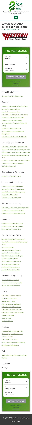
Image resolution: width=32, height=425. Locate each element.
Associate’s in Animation (9, 166)
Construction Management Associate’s (13, 312)
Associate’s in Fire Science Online (11, 295)
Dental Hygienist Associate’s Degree (12, 256)
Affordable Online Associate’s (10, 345)
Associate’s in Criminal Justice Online (12, 186)
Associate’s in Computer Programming (13, 163)
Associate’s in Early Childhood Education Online (15, 207)
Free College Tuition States (9, 339)
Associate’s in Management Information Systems (16, 160)
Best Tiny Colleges (7, 336)
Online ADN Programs (8, 247)
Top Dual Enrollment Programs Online (12, 331)
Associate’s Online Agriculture (10, 280)
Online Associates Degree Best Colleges (13, 342)
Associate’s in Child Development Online (13, 213)
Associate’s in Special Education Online (13, 210)
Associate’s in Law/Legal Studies (11, 197)
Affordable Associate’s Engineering (12, 282)
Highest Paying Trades (8, 301)
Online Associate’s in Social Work (11, 229)
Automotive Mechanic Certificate (11, 307)
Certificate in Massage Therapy (11, 267)
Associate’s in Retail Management (11, 128)
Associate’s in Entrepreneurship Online (13, 117)
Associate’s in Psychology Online (11, 176)
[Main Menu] (16, 17)
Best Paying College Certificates (11, 304)
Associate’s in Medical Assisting (11, 253)
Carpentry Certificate (8, 315)
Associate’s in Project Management (12, 120)
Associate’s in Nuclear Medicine (11, 270)
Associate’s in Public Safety (10, 195)
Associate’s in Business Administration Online (15, 106)
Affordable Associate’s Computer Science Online (16, 152)
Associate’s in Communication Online (12, 223)
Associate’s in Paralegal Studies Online (13, 189)
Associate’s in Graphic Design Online (12, 96)
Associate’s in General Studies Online (12, 226)
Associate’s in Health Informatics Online (13, 239)
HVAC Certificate (6, 318)
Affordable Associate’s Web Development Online (16, 149)
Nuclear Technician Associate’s (11, 285)
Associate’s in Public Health (10, 258)
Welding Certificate (7, 321)
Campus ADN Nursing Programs (11, 250)
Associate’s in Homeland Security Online (13, 192)
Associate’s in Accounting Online (11, 112)
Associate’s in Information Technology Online (15, 146)
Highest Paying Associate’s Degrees (12, 334)
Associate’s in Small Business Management (14, 136)
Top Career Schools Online (9, 298)
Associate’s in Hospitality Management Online (15, 114)
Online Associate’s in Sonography (11, 261)
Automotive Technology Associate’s (12, 309)
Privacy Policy (16, 421)
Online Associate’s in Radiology (11, 264)
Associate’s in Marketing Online (11, 109)
